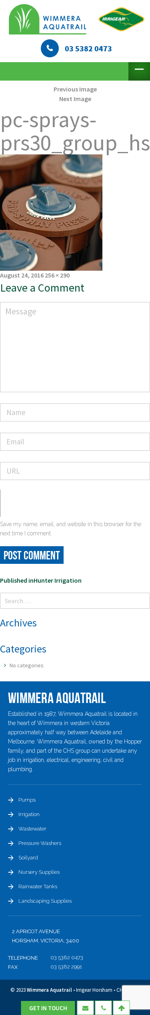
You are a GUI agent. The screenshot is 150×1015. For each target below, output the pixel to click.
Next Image (75, 99)
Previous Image (75, 89)
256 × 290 (57, 275)
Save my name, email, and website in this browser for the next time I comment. (70, 529)
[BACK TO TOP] (121, 1008)
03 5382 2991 (66, 967)
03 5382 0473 (66, 957)
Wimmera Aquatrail (49, 990)
